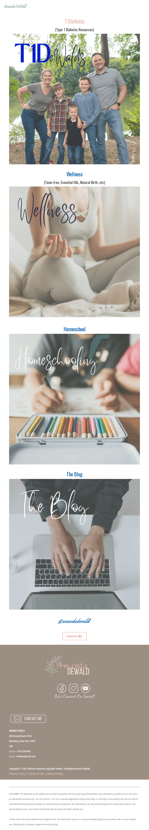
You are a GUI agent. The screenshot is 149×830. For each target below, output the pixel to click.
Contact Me (74, 636)
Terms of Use (36, 773)
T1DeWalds (75, 21)
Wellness (75, 174)
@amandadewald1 (74, 622)
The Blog (74, 474)
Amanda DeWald (15, 6)
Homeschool (75, 329)
